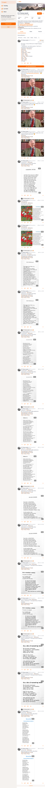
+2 (38, 37)
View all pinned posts (31, 66)
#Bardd (32, 37)
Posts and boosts (21, 35)
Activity (21, 31)
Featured (40, 31)
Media (31, 31)
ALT (42, 94)
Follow (39, 13)
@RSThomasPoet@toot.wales (23, 14)
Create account (8, 23)
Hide (42, 79)
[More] (43, 63)
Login (8, 26)
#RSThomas (20, 37)
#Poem (25, 37)
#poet (28, 37)
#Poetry (35, 37)
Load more (31, 785)
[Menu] (43, 13)
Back (20, 1)
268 (19, 18)
